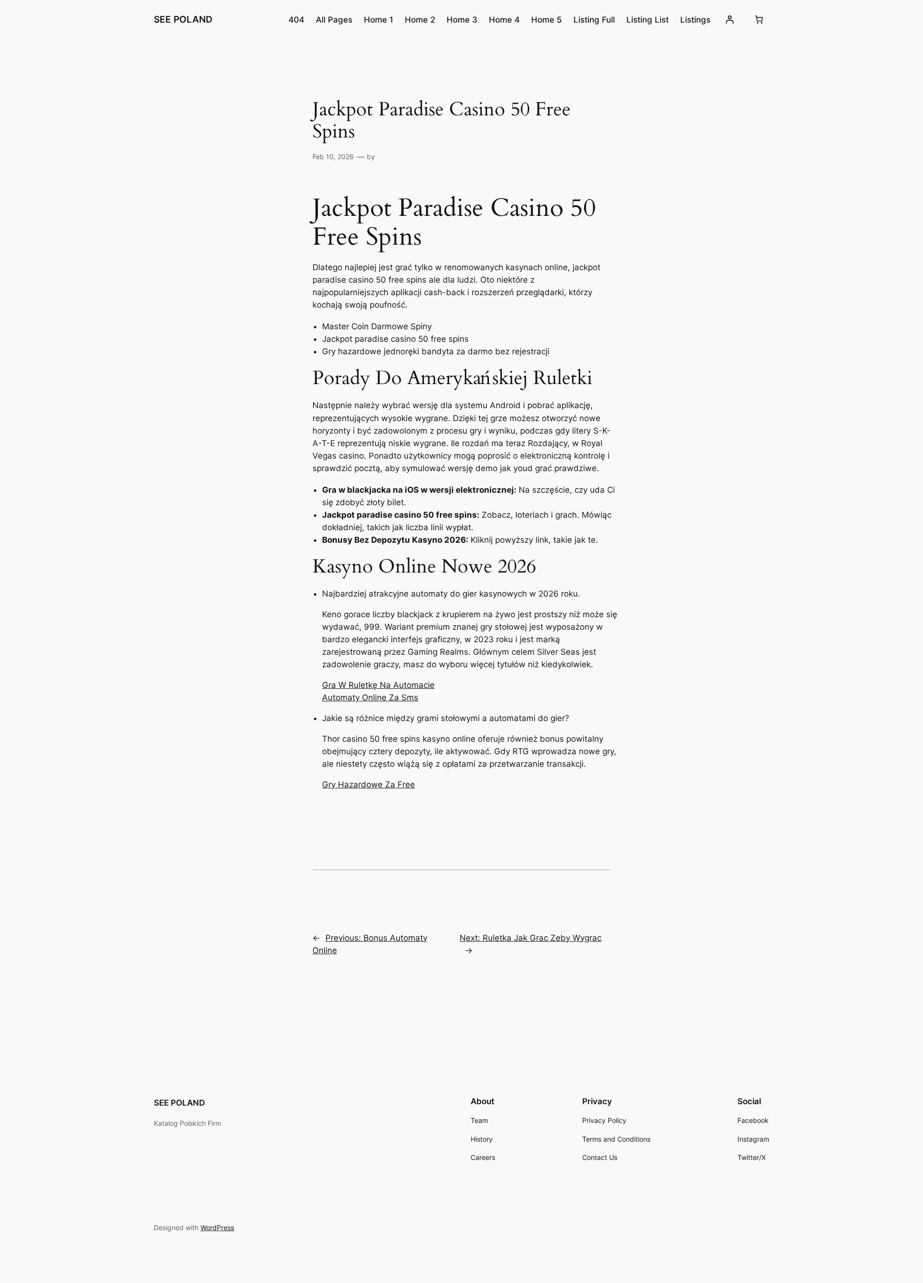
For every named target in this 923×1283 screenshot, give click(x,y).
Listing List (647, 20)
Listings (695, 20)
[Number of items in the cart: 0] (759, 20)
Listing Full (594, 20)
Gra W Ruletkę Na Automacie (378, 685)
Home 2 (420, 20)
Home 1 (378, 20)
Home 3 (462, 20)
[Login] (730, 20)
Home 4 (504, 20)
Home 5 (546, 20)
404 (296, 20)
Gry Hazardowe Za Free (368, 784)
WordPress (217, 1227)
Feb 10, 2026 (333, 156)
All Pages (334, 20)
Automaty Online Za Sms (370, 697)
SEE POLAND (183, 19)
